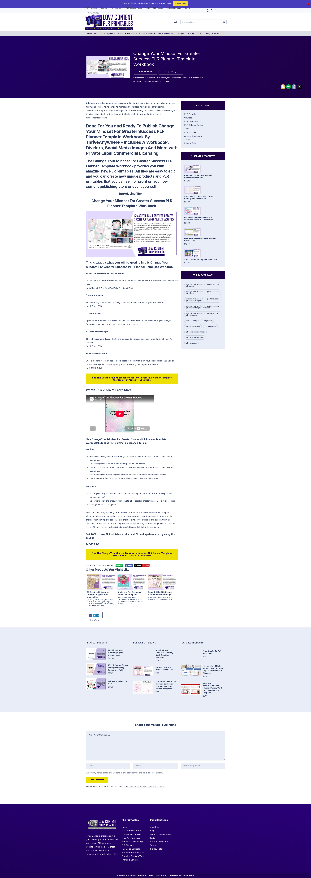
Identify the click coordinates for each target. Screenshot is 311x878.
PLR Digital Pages (104, 602)
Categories (108, 33)
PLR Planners (148, 33)
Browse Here (180, 3)
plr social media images (195, 332)
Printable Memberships (132, 841)
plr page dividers (193, 326)
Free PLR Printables (165, 33)
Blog (208, 33)
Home (89, 33)
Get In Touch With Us (160, 834)
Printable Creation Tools (133, 856)
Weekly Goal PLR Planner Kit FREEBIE (164, 668)
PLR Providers (191, 114)
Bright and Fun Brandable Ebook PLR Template (129, 593)
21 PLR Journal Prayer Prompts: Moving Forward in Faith (118, 667)
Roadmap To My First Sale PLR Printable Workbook (198, 176)
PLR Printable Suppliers (133, 852)
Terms (187, 139)
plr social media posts (195, 337)
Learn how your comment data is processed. (144, 786)
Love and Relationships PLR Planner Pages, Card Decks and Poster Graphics (212, 688)
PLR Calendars (191, 121)
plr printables (210, 326)
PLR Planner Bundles (131, 834)
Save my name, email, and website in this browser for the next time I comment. (125, 773)
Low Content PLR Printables (141, 875)
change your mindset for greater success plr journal (203, 285)
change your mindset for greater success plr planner (203, 292)
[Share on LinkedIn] (175, 71)
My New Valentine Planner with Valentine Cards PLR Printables (198, 218)
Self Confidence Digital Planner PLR (200, 259)
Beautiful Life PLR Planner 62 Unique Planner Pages (160, 593)
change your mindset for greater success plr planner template (203, 300)
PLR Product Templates (126, 599)
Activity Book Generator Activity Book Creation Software (164, 654)
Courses (188, 118)
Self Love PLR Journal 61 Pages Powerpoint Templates (198, 197)
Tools (186, 128)
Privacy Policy (190, 143)
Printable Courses (130, 860)
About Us (98, 33)
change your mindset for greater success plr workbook (203, 314)
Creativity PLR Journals (95, 600)
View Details (101, 579)
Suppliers (182, 33)
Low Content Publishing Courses (129, 597)
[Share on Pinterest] (172, 71)
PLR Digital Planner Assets (158, 597)
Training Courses (194, 33)
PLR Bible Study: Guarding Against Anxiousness (116, 652)
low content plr (192, 321)
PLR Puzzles (190, 132)
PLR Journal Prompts (95, 604)
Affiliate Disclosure (193, 136)
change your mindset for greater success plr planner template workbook (203, 307)
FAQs (152, 838)
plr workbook (191, 343)
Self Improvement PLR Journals (156, 81)
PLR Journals (132, 33)
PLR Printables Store (131, 830)
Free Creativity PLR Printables (212, 652)
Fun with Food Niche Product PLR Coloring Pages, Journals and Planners (213, 669)
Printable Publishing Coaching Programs (130, 602)
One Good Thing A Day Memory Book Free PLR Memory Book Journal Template (166, 685)
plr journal (208, 321)
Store (120, 33)
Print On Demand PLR (164, 599)
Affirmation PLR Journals (145, 78)
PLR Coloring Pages (193, 125)
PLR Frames (161, 78)
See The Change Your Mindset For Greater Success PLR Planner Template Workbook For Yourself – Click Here (132, 378)
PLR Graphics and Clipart (177, 78)
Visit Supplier (145, 71)
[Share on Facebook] (165, 71)
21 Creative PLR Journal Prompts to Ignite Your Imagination (98, 594)
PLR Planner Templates (95, 606)
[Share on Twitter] (168, 71)
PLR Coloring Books (131, 849)
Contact (215, 33)
